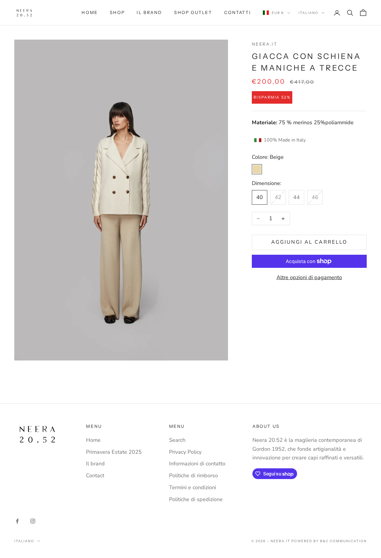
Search (177, 440)
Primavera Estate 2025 (114, 452)
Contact (95, 475)
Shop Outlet (193, 12)
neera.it (264, 44)
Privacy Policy (185, 452)
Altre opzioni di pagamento (309, 277)
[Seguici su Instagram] (33, 521)
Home (90, 12)
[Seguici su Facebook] (17, 521)
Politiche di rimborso (193, 475)
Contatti (237, 12)
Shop (117, 12)
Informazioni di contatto (197, 463)
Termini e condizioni (192, 487)
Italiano (308, 13)
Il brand (149, 12)
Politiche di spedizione (196, 499)
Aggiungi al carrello (309, 242)
